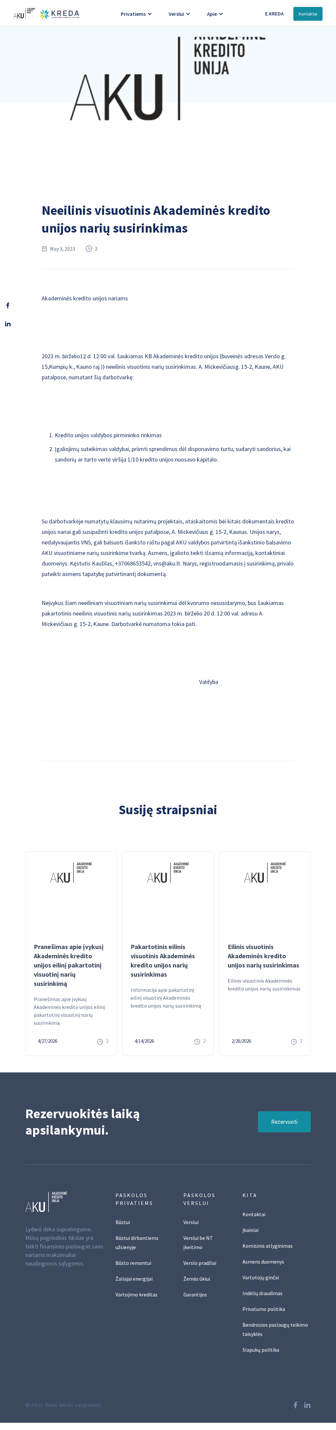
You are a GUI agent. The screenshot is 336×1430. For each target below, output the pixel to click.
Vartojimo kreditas (137, 1294)
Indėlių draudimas (262, 1293)
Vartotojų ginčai (260, 1277)
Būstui (123, 1222)
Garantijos (195, 1294)
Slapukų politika (260, 1349)
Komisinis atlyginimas (267, 1245)
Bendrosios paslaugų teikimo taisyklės (275, 1329)
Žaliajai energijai (134, 1278)
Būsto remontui (133, 1263)
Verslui (191, 1222)
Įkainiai (250, 1230)
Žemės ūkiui (196, 1278)
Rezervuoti (284, 1121)
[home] (44, 13)
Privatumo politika (263, 1309)
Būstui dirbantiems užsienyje (137, 1242)
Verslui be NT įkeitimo (198, 1242)
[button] (136, 14)
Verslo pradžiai (199, 1263)
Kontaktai (308, 14)
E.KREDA (274, 14)
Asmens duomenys (263, 1261)
